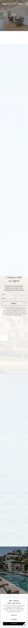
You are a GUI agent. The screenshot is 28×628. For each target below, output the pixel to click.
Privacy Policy (17, 314)
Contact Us (14, 584)
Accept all (14, 623)
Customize (14, 619)
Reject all (14, 615)
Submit (14, 303)
